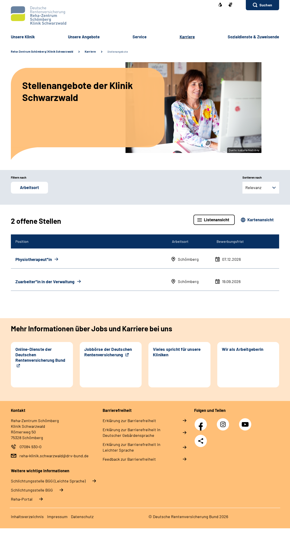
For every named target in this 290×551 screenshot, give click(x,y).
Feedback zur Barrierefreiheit (129, 459)
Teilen (200, 441)
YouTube (246, 421)
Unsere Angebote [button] (84, 36)
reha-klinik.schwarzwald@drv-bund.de (54, 455)
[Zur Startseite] (145, 15)
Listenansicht (216, 219)
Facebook (201, 421)
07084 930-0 (30, 446)
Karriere (90, 51)
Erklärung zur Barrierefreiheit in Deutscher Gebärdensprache (131, 432)
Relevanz (253, 187)
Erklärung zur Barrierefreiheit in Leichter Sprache (131, 447)
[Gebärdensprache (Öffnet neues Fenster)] (230, 5)
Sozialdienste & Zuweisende (253, 36)
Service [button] (140, 36)
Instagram (224, 421)
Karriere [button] (187, 36)
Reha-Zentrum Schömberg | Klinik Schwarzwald (42, 51)
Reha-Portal (21, 499)
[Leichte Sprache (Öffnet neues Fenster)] (220, 5)
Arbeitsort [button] (29, 187)
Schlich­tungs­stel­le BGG (32, 489)
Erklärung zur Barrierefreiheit (129, 420)
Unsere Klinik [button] (23, 36)
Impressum (57, 516)
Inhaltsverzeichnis (27, 516)
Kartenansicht (260, 219)
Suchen (265, 5)
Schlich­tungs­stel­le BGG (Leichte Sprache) (48, 480)
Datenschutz (82, 516)
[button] (262, 5)
